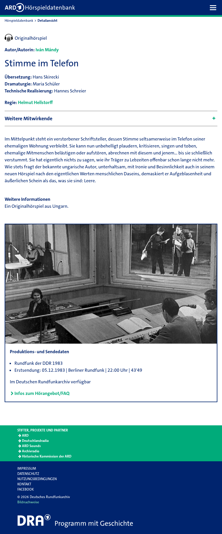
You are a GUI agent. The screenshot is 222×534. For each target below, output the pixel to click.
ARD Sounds (31, 446)
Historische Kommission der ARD (46, 456)
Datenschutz (28, 473)
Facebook (25, 489)
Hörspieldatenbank (19, 20)
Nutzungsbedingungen (37, 479)
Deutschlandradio (35, 440)
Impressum (26, 468)
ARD (25, 435)
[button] (214, 7)
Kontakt (24, 484)
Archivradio (30, 451)
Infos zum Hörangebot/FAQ (41, 393)
